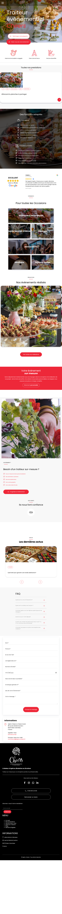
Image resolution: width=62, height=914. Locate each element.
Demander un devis (31, 797)
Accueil (7, 820)
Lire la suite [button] (50, 188)
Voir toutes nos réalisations (31, 354)
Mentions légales (10, 827)
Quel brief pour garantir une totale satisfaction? (22, 573)
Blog (6, 826)
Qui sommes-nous (10, 823)
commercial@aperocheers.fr (16, 739)
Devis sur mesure (10, 824)
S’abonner (7, 812)
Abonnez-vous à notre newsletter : (12, 803)
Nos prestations (10, 822)
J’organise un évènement (17, 492)
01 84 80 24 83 (12, 734)
